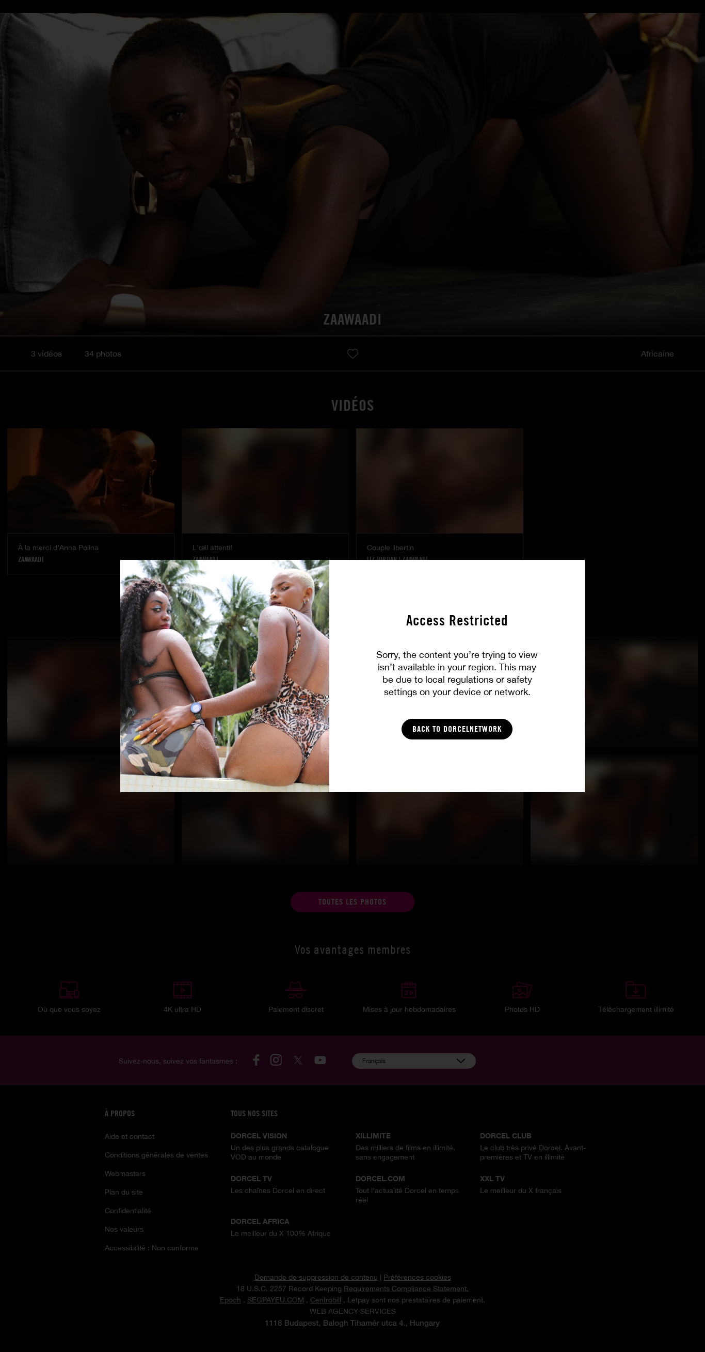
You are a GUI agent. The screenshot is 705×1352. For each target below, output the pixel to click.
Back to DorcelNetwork (457, 729)
